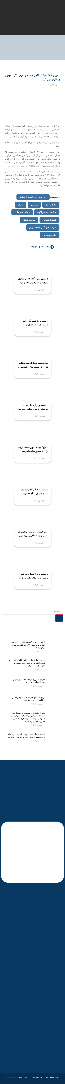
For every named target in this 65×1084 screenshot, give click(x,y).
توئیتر (20, 204)
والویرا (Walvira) (12, 1077)
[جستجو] (59, 618)
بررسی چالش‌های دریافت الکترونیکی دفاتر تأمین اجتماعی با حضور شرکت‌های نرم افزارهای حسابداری (26, 663)
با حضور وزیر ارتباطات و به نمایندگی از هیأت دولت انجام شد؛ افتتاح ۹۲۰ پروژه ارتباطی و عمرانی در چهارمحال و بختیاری (32, 407)
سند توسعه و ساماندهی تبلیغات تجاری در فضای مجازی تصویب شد (33, 365)
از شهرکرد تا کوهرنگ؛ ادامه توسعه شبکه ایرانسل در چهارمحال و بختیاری (35, 323)
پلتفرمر (34, 204)
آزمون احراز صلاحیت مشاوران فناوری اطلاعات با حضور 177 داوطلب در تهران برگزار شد (28, 645)
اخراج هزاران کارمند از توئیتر (33, 197)
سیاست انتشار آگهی (46, 212)
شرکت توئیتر (29, 220)
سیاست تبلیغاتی (22, 212)
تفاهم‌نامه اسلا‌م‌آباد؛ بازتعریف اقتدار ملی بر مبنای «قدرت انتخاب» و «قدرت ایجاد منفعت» (33, 491)
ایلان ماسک (50, 204)
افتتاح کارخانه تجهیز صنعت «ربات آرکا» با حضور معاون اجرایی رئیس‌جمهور (33, 449)
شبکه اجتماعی (49, 220)
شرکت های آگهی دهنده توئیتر (42, 227)
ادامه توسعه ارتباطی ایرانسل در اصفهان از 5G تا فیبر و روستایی (33, 533)
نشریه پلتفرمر (49, 235)
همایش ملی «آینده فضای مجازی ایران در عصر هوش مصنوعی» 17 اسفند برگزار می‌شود (32, 280)
